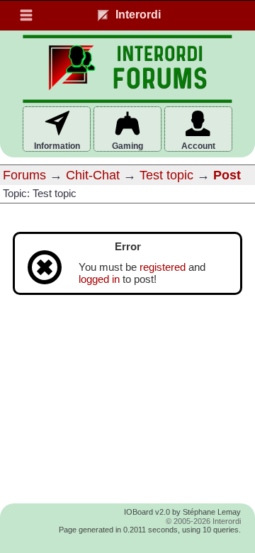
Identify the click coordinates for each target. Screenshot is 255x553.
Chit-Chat (93, 175)
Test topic (166, 175)
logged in (99, 279)
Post (227, 175)
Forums (24, 175)
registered (163, 267)
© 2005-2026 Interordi (203, 521)
